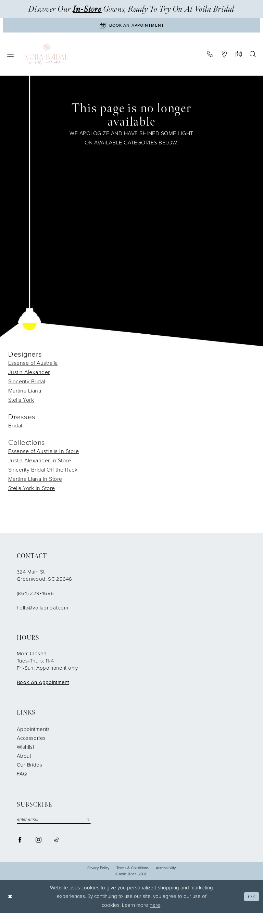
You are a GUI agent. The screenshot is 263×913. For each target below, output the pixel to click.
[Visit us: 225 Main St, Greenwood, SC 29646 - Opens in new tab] (224, 54)
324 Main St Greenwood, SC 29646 (44, 575)
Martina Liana (24, 391)
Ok (251, 896)
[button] (10, 54)
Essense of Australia (33, 363)
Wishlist (25, 747)
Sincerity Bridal (26, 381)
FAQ (22, 773)
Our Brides (29, 765)
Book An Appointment (43, 682)
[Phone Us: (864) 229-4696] (210, 54)
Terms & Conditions (132, 868)
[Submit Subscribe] (88, 819)
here (155, 905)
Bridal (15, 425)
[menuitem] (10, 54)
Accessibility (166, 868)
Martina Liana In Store (35, 479)
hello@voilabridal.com (42, 608)
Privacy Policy (98, 868)
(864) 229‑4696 (35, 593)
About (24, 756)
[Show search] (253, 54)
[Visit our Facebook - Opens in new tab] (20, 839)
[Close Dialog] (10, 897)
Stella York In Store (31, 488)
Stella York (21, 400)
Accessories (31, 738)
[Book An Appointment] (238, 54)
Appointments (33, 729)
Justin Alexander (29, 372)
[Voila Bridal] (47, 54)
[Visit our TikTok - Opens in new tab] (56, 839)
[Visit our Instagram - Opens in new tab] (38, 839)
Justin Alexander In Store (39, 460)
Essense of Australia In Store (43, 451)
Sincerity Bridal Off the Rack (42, 470)
